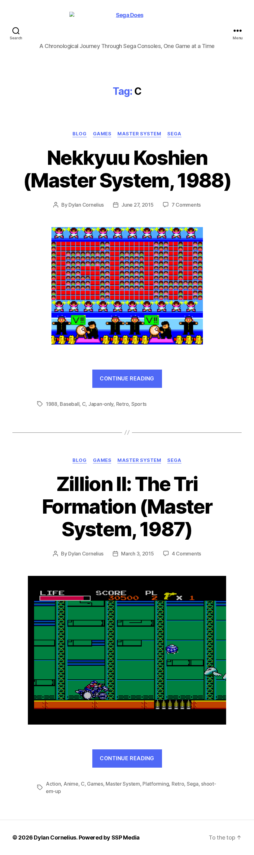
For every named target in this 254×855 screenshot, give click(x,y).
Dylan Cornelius (86, 205)
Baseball (69, 404)
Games (102, 134)
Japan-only (100, 404)
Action (53, 784)
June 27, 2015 (137, 205)
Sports (139, 404)
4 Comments (186, 553)
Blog (79, 134)
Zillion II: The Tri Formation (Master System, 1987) (127, 506)
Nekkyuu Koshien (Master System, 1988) (127, 169)
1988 (51, 404)
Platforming (155, 784)
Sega (174, 134)
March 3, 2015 (137, 553)
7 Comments (186, 205)
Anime (71, 784)
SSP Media (126, 837)
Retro (122, 404)
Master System (139, 134)
